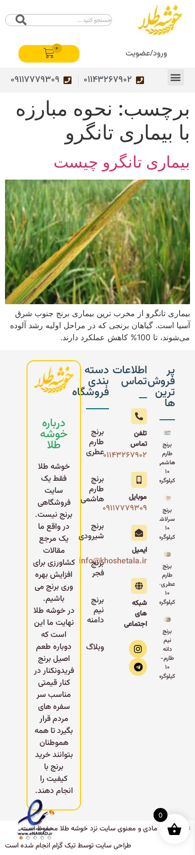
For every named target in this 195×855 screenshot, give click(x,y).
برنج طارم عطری (95, 442)
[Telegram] (138, 667)
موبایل (138, 497)
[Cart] (49, 54)
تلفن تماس (138, 439)
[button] (176, 77)
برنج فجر (97, 568)
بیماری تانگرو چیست (122, 162)
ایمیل (139, 550)
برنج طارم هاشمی (95, 489)
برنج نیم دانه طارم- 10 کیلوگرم (166, 654)
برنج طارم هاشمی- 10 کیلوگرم (164, 462)
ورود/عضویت (146, 54)
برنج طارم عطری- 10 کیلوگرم (166, 584)
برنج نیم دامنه (95, 610)
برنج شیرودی (95, 531)
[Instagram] (138, 649)
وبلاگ (95, 647)
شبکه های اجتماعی (135, 614)
